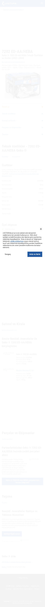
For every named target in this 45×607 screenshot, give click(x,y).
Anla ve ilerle (34, 254)
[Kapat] (41, 229)
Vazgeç (8, 254)
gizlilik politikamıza (17, 241)
